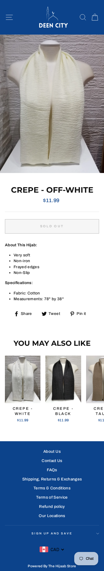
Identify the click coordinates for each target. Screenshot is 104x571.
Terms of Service (52, 497)
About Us (52, 451)
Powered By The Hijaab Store (52, 566)
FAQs (52, 470)
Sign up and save (52, 533)
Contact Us (52, 461)
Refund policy (52, 506)
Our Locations (52, 516)
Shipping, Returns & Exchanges (52, 479)
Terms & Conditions (52, 488)
